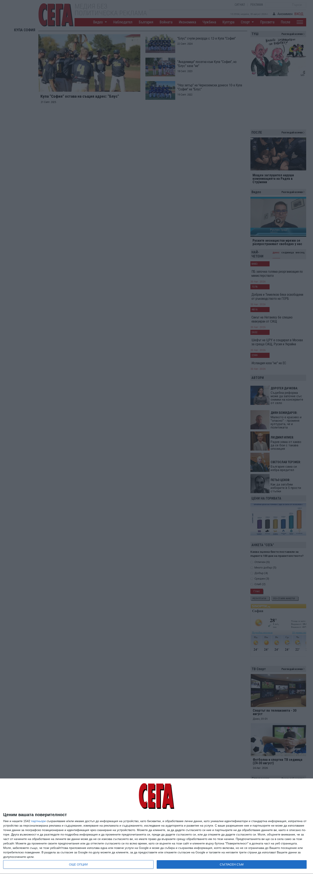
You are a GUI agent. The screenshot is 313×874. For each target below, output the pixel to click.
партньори (38, 821)
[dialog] (156, 826)
